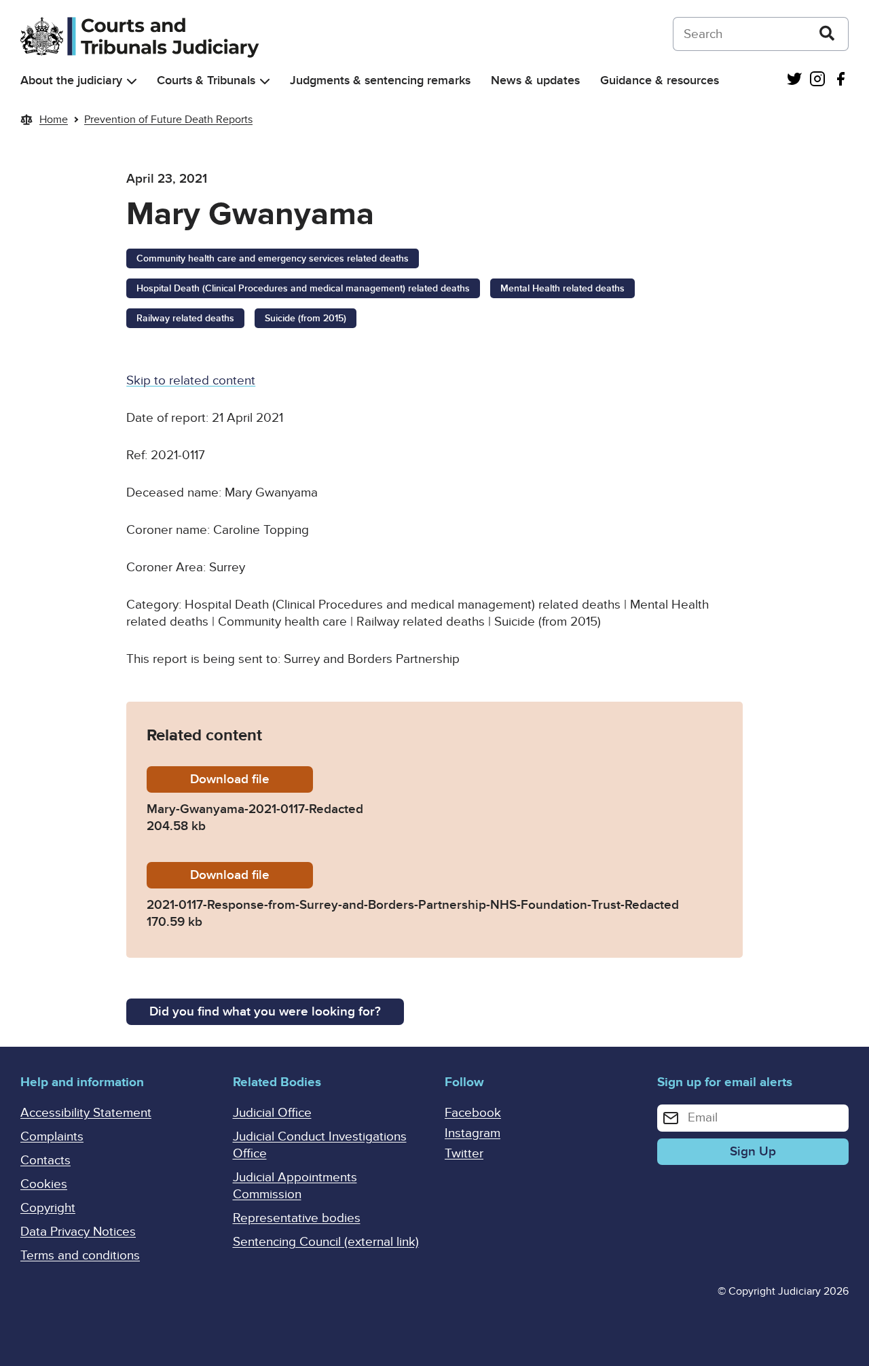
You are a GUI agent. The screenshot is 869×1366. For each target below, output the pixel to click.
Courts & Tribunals (206, 80)
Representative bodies (296, 1218)
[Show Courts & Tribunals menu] (265, 81)
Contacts (45, 1160)
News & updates (535, 80)
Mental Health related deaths (562, 288)
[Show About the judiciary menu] (131, 81)
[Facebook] (840, 80)
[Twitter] (794, 80)
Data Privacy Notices (78, 1232)
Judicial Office (272, 1113)
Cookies (43, 1184)
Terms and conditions (80, 1255)
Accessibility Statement (85, 1113)
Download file (251, 779)
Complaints (52, 1137)
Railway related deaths (185, 318)
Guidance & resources (659, 80)
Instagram (472, 1133)
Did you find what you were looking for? (265, 1012)
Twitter (464, 1154)
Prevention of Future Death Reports (168, 119)
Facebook (473, 1113)
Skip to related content (190, 381)
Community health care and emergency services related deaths (272, 258)
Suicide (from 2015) (305, 318)
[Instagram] (817, 80)
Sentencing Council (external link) (326, 1242)
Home (53, 119)
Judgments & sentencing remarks (380, 80)
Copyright (47, 1208)
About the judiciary (71, 80)
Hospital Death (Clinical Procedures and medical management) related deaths (303, 288)
